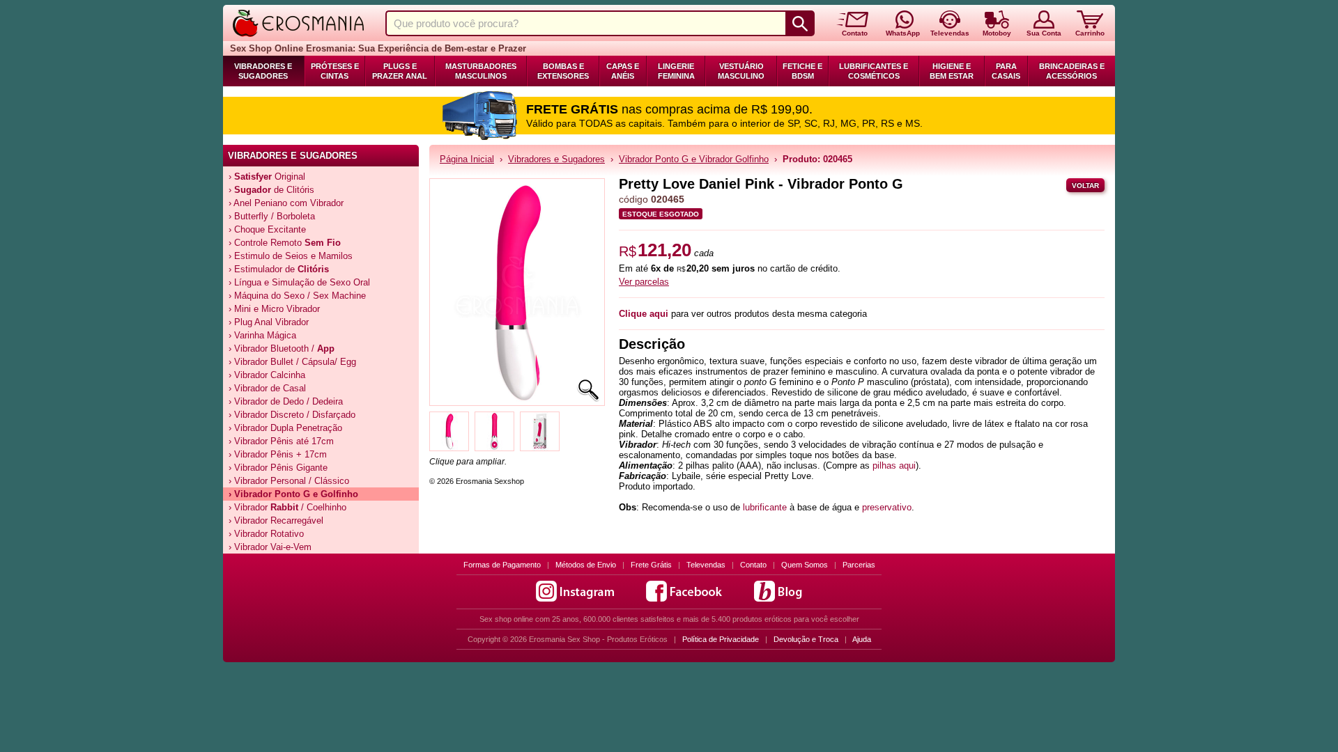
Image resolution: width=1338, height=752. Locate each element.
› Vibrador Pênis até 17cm (281, 441)
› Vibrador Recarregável (276, 520)
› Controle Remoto (285, 242)
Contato (753, 565)
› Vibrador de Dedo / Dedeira (286, 401)
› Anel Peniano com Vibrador (286, 203)
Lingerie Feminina (676, 71)
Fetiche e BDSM (802, 71)
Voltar (1085, 185)
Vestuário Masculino (741, 71)
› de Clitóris (271, 190)
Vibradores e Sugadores (263, 71)
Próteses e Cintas (335, 71)
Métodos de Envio (585, 565)
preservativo (887, 507)
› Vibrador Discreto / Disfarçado (292, 414)
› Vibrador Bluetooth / (281, 348)
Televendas (705, 565)
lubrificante (765, 507)
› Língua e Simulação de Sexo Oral (299, 282)
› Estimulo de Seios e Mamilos (291, 256)
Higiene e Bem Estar (952, 71)
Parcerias (859, 565)
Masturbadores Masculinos (480, 71)
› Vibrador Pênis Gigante (278, 467)
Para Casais (1006, 71)
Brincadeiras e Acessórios (1072, 71)
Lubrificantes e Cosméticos (873, 71)
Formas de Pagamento (502, 565)
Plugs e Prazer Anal (399, 71)
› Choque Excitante (267, 229)
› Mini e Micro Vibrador (274, 309)
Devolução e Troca (806, 639)
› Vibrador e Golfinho (293, 494)
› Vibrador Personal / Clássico (289, 481)
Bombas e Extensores (563, 71)
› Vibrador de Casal (267, 388)
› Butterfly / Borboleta (272, 216)
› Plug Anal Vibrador (269, 322)
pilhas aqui (894, 465)
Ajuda (861, 639)
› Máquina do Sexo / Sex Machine (297, 295)
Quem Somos (804, 565)
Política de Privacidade (720, 639)
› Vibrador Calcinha (267, 375)
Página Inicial (467, 159)
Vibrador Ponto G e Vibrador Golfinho (694, 159)
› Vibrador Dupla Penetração (285, 428)
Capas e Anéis (622, 71)
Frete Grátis (651, 565)
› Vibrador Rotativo (266, 533)
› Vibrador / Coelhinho (287, 507)
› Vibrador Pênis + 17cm (278, 454)
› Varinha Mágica (262, 335)
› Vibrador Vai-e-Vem (270, 547)
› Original (267, 176)
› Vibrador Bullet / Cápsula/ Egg (292, 362)
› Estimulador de (279, 269)
